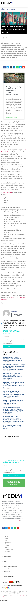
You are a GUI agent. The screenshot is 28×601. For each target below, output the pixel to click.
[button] (19, 2)
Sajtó (6, 535)
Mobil (6, 544)
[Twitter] (6, 528)
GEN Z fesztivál (7, 192)
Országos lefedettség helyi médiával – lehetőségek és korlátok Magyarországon (13, 90)
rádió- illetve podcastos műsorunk (11, 521)
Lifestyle (7, 551)
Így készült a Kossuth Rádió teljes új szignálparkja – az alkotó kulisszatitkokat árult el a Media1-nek (13, 385)
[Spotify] (15, 528)
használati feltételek (21, 595)
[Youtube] (18, 528)
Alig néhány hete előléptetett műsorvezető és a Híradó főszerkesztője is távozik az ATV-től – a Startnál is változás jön (13, 393)
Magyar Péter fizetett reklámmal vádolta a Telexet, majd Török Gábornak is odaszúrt (13, 401)
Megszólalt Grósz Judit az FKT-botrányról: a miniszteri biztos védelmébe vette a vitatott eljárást (13, 358)
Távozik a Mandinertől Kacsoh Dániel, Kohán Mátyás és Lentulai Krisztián (13, 427)
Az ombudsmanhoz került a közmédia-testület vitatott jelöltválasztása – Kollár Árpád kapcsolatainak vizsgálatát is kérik (13, 419)
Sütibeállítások (3, 596)
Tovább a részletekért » (11, 117)
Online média (10, 9)
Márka (3, 9)
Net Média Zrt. (7, 322)
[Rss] (9, 528)
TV (6, 540)
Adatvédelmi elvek (14, 595)
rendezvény (22, 326)
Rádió (6, 538)
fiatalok (11, 320)
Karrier (7, 545)
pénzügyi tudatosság (10, 324)
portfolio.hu (13, 326)
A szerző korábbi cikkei (18, 315)
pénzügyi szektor (18, 322)
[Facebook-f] (3, 528)
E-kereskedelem (9, 549)
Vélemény (7, 547)
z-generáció (7, 327)
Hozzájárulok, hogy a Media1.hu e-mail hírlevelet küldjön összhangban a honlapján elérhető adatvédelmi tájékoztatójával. (13, 341)
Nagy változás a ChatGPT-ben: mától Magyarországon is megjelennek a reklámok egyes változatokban (12, 376)
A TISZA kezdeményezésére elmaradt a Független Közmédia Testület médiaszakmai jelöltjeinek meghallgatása (13, 410)
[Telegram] (12, 528)
